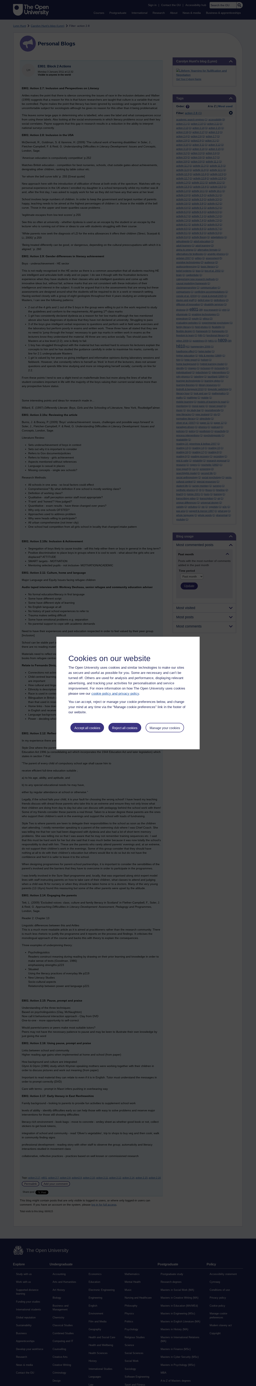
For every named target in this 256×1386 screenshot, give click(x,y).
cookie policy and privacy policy (115, 694)
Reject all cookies (124, 728)
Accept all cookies (87, 728)
